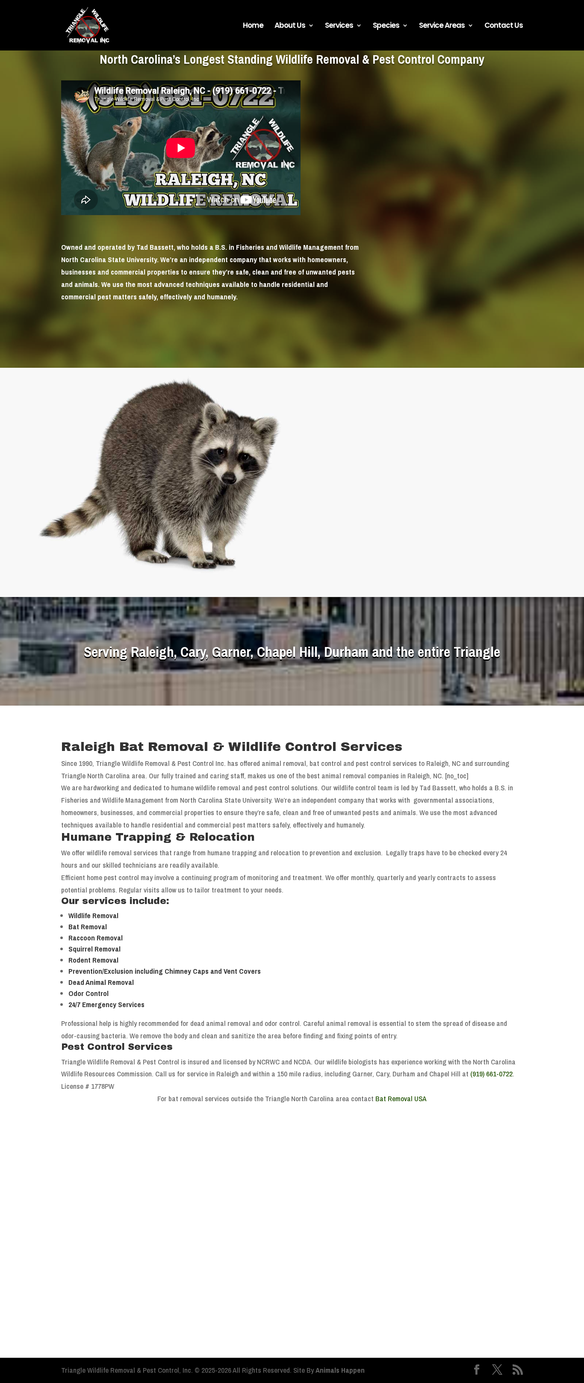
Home (253, 26)
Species (386, 26)
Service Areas (442, 26)
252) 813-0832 (428, 522)
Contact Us (503, 26)
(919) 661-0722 (404, 510)
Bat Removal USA (401, 1098)
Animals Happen (340, 1370)
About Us (289, 26)
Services (339, 26)
